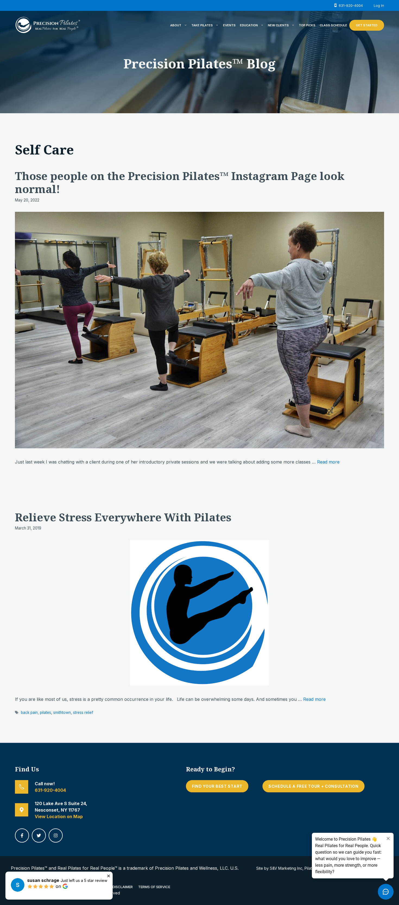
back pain (29, 712)
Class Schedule (333, 25)
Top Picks (307, 25)
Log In (379, 5)
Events (229, 25)
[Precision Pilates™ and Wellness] (47, 24)
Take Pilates (202, 25)
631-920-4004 (50, 790)
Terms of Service (154, 887)
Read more (328, 462)
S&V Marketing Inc (286, 868)
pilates (45, 712)
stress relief (83, 712)
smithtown (62, 712)
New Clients (278, 25)
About (175, 25)
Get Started (367, 25)
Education (249, 25)
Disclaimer (122, 887)
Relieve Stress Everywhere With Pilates (123, 517)
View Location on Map (59, 816)
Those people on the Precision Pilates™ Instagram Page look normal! (179, 182)
